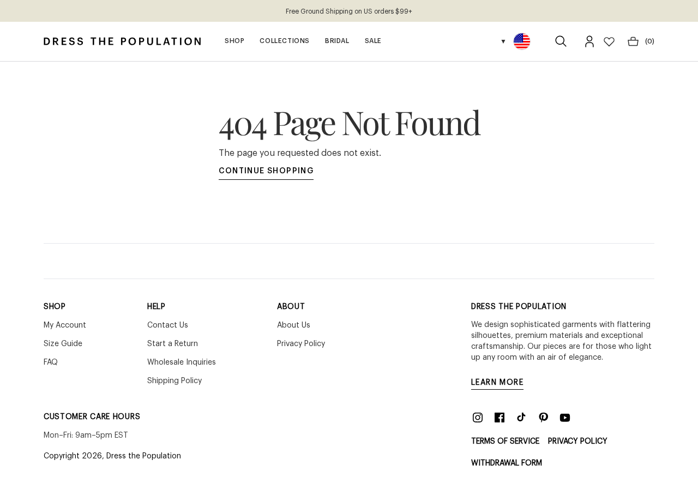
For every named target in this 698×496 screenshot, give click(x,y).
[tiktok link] (521, 417)
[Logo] (122, 41)
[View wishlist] (609, 41)
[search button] (561, 41)
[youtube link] (564, 417)
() (649, 41)
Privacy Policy (577, 441)
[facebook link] (499, 417)
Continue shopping (266, 171)
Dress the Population (143, 456)
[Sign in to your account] (589, 41)
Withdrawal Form (506, 463)
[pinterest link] (543, 417)
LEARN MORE (497, 382)
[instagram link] (477, 417)
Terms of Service (505, 441)
